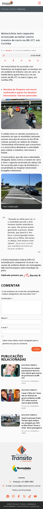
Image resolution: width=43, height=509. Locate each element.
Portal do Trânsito (8, 9)
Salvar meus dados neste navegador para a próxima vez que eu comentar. (20, 342)
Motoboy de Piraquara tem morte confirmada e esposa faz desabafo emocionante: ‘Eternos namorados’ (20, 92)
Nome (4, 318)
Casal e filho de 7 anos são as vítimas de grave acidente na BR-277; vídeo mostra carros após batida (31, 398)
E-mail (4, 327)
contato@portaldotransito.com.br (26, 486)
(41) (27, 481)
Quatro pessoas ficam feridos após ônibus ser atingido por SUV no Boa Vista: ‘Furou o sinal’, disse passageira (32, 423)
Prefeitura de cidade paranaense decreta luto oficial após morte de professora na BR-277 (32, 373)
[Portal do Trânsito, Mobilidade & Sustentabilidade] (21, 454)
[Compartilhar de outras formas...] (38, 60)
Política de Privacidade (21, 490)
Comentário (6, 298)
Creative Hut (34, 506)
